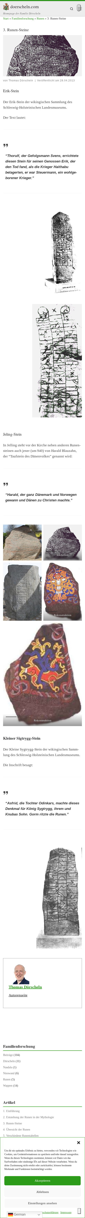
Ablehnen (42, 1192)
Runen (40, 18)
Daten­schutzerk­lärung (47, 1212)
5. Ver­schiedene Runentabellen (21, 1135)
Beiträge (8, 1055)
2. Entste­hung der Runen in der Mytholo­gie (28, 1117)
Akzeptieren (42, 1180)
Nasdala (7, 1067)
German (19, 1214)
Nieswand (8, 1073)
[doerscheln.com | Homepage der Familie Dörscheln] (6, 6)
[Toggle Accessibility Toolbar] (79, 1211)
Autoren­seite (18, 995)
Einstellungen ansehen (42, 1203)
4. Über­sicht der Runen (16, 1129)
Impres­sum (65, 1212)
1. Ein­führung (11, 1111)
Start (6, 18)
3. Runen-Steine (12, 1123)
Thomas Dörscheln (21, 80)
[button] (79, 1143)
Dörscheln (9, 1061)
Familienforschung (23, 18)
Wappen (7, 1085)
